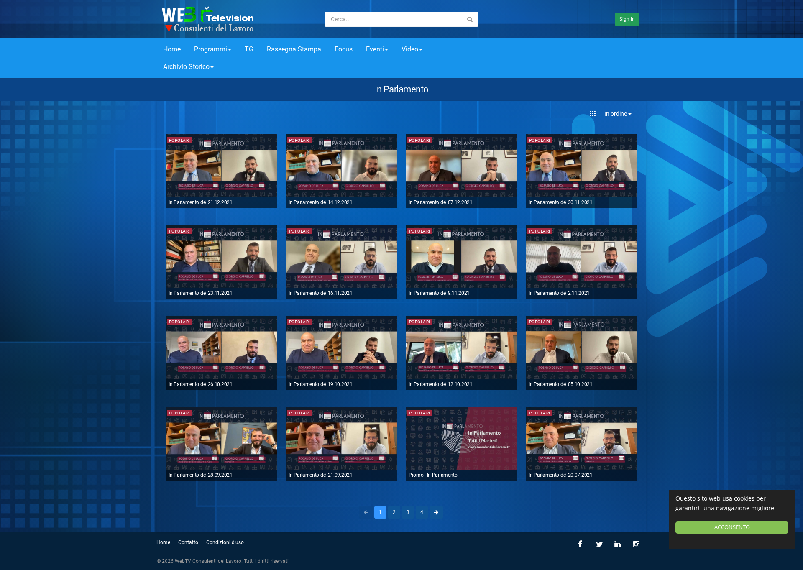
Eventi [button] (375, 49)
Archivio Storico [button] (186, 67)
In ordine (616, 113)
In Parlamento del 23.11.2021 (201, 293)
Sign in (627, 19)
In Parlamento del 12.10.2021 (441, 384)
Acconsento (732, 527)
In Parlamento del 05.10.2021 (561, 384)
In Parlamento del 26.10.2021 (201, 384)
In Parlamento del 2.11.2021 (559, 293)
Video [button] (410, 49)
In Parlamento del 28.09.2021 (201, 475)
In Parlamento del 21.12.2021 (201, 202)
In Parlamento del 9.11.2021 (439, 293)
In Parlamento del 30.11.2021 (561, 202)
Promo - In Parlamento (433, 475)
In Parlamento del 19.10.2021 (321, 384)
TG (249, 49)
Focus (344, 49)
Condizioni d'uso (225, 542)
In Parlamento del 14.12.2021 (321, 202)
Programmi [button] (210, 49)
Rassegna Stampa (294, 49)
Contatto (188, 542)
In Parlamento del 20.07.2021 (561, 475)
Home (172, 49)
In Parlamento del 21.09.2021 (321, 475)
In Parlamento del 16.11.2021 (321, 293)
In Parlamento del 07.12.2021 (441, 202)
